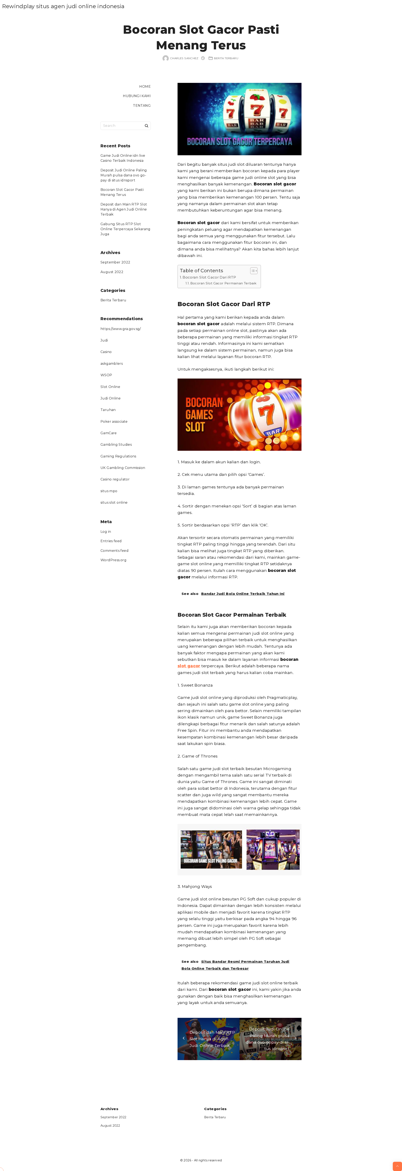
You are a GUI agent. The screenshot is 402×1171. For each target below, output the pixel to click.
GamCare (108, 433)
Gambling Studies (116, 445)
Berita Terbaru (226, 58)
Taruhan (108, 410)
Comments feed (114, 551)
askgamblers (111, 364)
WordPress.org (113, 560)
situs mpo (108, 491)
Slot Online (110, 387)
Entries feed (111, 541)
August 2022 (111, 272)
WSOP (106, 375)
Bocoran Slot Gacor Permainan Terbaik (223, 283)
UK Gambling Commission (122, 468)
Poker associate (114, 422)
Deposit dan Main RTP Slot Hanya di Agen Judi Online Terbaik (123, 209)
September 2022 (115, 262)
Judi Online (110, 398)
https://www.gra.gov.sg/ (120, 329)
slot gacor (189, 666)
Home (145, 87)
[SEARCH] (146, 126)
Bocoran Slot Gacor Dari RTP (209, 277)
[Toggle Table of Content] (251, 270)
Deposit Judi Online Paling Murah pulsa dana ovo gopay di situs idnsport (123, 175)
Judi (104, 340)
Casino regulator (115, 479)
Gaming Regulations (118, 456)
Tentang (142, 106)
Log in (105, 532)
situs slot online (114, 503)
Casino (106, 352)
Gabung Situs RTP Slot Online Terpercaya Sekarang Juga (125, 229)
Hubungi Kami (137, 96)
